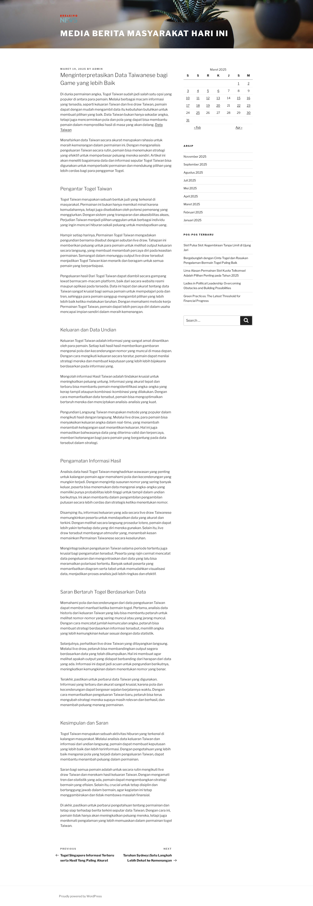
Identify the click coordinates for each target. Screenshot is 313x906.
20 (218, 105)
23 (248, 105)
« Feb (197, 127)
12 (208, 98)
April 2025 (191, 196)
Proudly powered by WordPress (80, 896)
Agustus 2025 (193, 172)
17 (188, 105)
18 (198, 105)
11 (198, 98)
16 (248, 98)
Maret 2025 (192, 204)
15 (238, 98)
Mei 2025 (190, 188)
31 (188, 120)
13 (218, 98)
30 (249, 112)
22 (238, 105)
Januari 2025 (192, 220)
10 (188, 98)
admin (97, 68)
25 (198, 112)
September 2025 (195, 164)
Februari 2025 (193, 212)
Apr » (238, 127)
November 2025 (195, 156)
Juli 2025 (190, 180)
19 (208, 105)
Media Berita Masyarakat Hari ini (144, 33)
